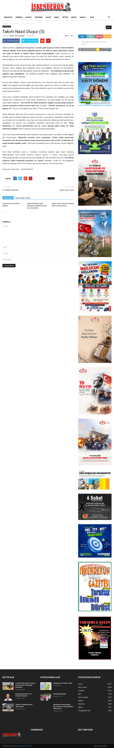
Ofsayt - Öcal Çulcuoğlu (17, 36)
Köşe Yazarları (14, 23)
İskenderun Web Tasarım (24, 746)
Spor (92, 17)
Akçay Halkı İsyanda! (59, 694)
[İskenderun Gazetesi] (57, 7)
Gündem (18, 17)
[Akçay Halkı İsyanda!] (45, 697)
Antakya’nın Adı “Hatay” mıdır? (62, 683)
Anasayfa (8, 17)
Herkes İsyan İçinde (66, 190)
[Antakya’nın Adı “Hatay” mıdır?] (45, 686)
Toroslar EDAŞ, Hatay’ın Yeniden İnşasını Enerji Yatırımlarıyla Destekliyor (25, 685)
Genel (56, 17)
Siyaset (28, 17)
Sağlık (73, 17)
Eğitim (65, 17)
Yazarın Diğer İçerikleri (23, 198)
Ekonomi (38, 17)
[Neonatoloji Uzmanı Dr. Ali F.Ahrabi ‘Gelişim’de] (8, 697)
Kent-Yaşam (82, 687)
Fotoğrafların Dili (84, 710)
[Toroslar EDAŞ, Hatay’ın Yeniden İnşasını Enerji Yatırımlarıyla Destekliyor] (8, 686)
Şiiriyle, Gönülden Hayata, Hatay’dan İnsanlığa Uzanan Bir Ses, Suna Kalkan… (37, 206)
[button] (109, 17)
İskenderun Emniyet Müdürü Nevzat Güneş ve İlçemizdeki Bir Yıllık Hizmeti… (63, 706)
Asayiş (48, 17)
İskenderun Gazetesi (100, 746)
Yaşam (82, 17)
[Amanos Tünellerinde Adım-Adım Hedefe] (8, 707)
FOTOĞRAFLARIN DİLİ (10, 190)
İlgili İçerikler (8, 198)
